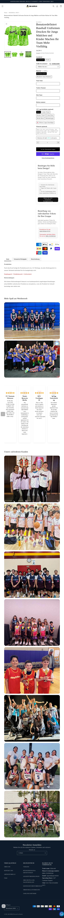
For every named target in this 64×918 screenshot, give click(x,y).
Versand (38, 53)
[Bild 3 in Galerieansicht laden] (21, 54)
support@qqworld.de (45, 231)
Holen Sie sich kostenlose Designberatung (48, 200)
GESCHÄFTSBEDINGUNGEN (31, 876)
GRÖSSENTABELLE (9, 874)
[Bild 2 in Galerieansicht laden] (15, 54)
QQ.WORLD (11, 914)
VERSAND (26, 866)
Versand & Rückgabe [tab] (20, 259)
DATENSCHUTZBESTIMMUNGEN (32, 886)
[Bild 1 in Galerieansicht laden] (8, 54)
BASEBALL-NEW (14, 12)
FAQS (5, 878)
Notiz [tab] (7, 259)
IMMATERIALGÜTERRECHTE (31, 889)
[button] (2, 6)
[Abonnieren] (45, 853)
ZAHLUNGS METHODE (29, 893)
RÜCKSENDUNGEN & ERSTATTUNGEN (29, 871)
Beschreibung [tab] (35, 259)
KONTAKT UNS (8, 870)
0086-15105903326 (51, 236)
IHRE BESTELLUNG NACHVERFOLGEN (29, 881)
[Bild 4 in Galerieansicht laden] (28, 54)
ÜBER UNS (7, 866)
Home (5, 12)
